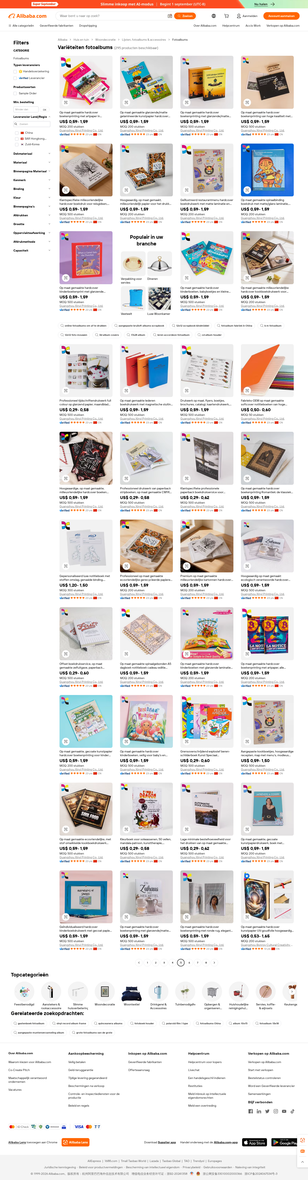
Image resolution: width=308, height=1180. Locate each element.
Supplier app (167, 1142)
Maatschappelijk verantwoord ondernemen (27, 1079)
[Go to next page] (214, 962)
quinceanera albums (110, 1023)
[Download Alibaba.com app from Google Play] (285, 1142)
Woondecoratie (105, 39)
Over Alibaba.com (20, 1053)
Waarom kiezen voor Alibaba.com (29, 1062)
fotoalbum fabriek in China (236, 325)
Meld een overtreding (202, 1105)
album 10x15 (240, 1023)
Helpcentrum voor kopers (205, 1062)
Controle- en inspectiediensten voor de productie (94, 1095)
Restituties (195, 1086)
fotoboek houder (144, 1023)
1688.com (111, 1161)
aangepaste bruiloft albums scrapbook (141, 325)
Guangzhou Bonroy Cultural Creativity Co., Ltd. (267, 945)
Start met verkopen (260, 1070)
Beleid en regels (78, 1105)
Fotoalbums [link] (180, 39)
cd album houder (212, 334)
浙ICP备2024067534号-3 (261, 1173)
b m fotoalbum (273, 325)
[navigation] (32, 501)
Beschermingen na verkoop (86, 1086)
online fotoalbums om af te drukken (85, 325)
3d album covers (109, 334)
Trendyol (198, 1161)
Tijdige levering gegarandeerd (87, 1078)
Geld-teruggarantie (80, 1070)
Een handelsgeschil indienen (206, 1078)
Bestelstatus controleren (264, 1078)
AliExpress (94, 1161)
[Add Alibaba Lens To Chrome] (75, 1142)
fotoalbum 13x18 (269, 1023)
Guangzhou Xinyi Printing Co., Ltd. (81, 130)
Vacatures (15, 1089)
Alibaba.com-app (226, 1142)
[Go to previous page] (139, 962)
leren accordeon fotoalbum (173, 334)
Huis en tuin (81, 39)
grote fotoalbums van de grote (94, 1032)
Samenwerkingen (259, 1094)
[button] (169, 15)
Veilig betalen (77, 1062)
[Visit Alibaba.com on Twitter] (267, 1111)
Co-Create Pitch (19, 1070)
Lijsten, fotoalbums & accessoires (144, 39)
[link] (302, 1140)
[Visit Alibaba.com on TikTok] (292, 1111)
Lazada (154, 1161)
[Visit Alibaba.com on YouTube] (284, 1111)
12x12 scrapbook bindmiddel (192, 325)
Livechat (193, 1070)
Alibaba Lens (17, 1142)
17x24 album (138, 334)
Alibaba (62, 39)
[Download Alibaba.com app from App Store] (254, 1142)
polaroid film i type (177, 1023)
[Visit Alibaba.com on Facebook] (250, 1111)
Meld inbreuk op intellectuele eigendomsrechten (207, 1095)
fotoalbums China (210, 1023)
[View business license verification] (192, 1174)
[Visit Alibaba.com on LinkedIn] (258, 1111)
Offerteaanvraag (139, 1070)
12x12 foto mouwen (76, 334)
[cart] (227, 16)
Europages (215, 1161)
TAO (186, 1161)
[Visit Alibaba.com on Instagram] (275, 1111)
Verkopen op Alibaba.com (264, 1062)
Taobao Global (171, 1161)
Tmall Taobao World (133, 1161)
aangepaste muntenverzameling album (41, 1032)
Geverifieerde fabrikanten (145, 1062)
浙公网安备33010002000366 (222, 1173)
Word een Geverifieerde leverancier (271, 1086)
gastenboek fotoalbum (31, 1023)
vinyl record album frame (71, 1023)
